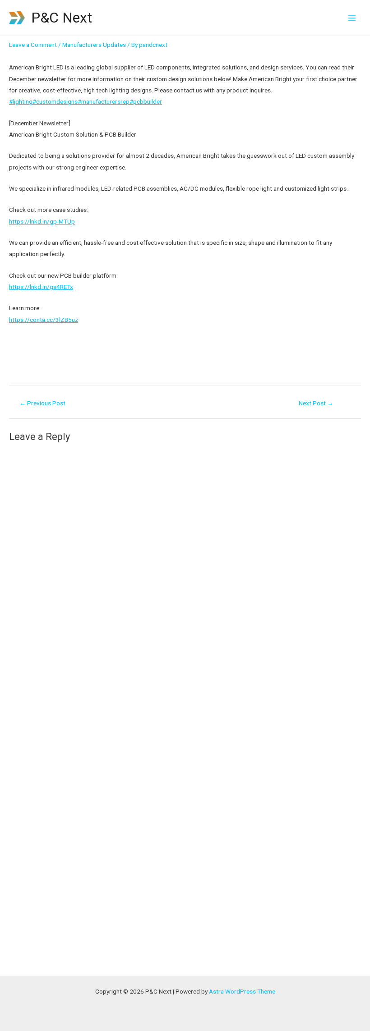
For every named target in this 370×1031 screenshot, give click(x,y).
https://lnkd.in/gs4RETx (41, 286)
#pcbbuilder (146, 101)
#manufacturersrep (104, 101)
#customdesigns (55, 101)
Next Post (316, 403)
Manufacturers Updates (94, 44)
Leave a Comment (33, 44)
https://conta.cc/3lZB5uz (43, 319)
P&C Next (61, 17)
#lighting (20, 101)
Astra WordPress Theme (242, 991)
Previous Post (42, 403)
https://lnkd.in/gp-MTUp (42, 221)
